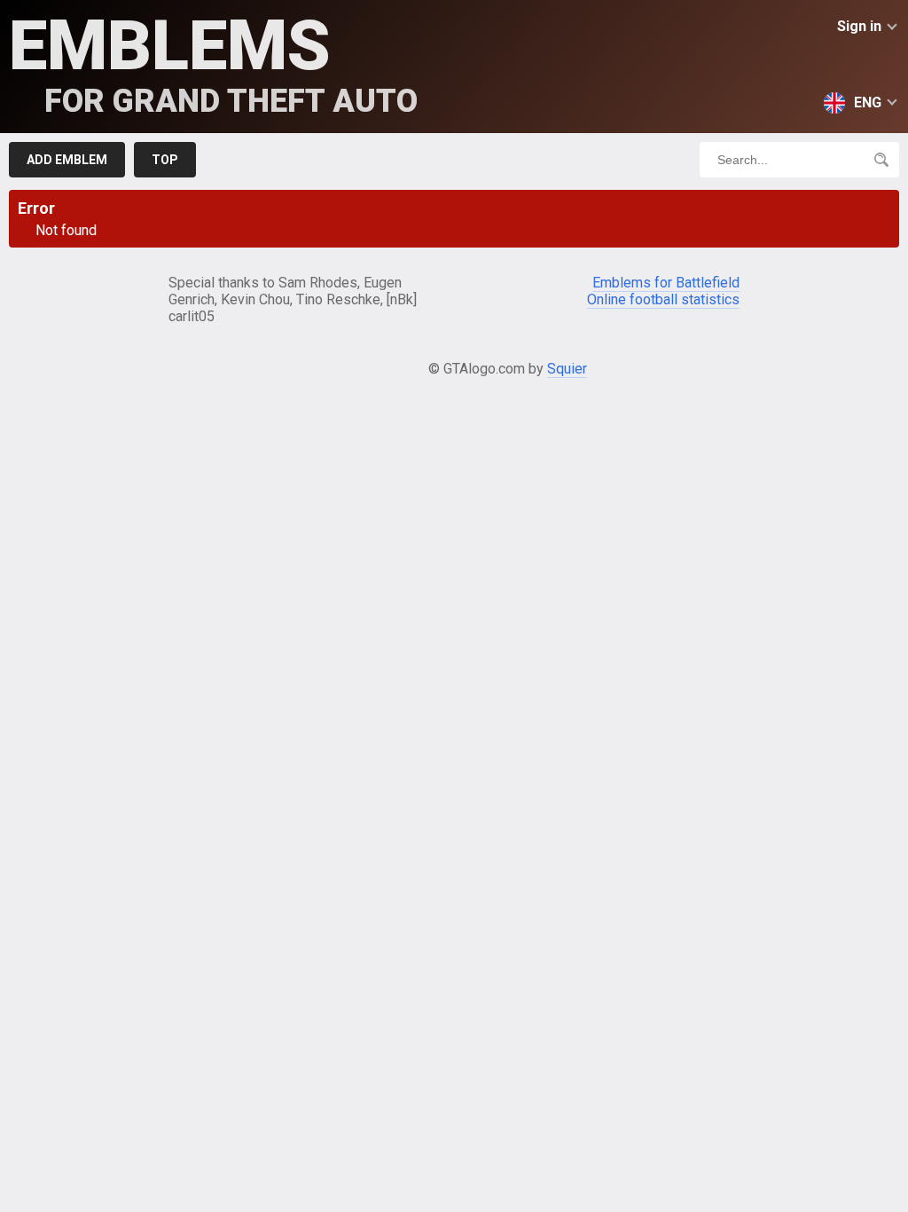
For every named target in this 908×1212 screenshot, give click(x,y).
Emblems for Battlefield (666, 282)
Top (165, 160)
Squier (567, 368)
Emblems (213, 62)
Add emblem (67, 160)
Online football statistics (663, 299)
